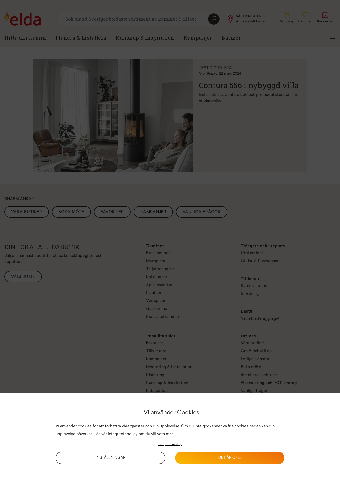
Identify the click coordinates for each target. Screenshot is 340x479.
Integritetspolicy (170, 444)
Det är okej (229, 458)
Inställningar (110, 458)
